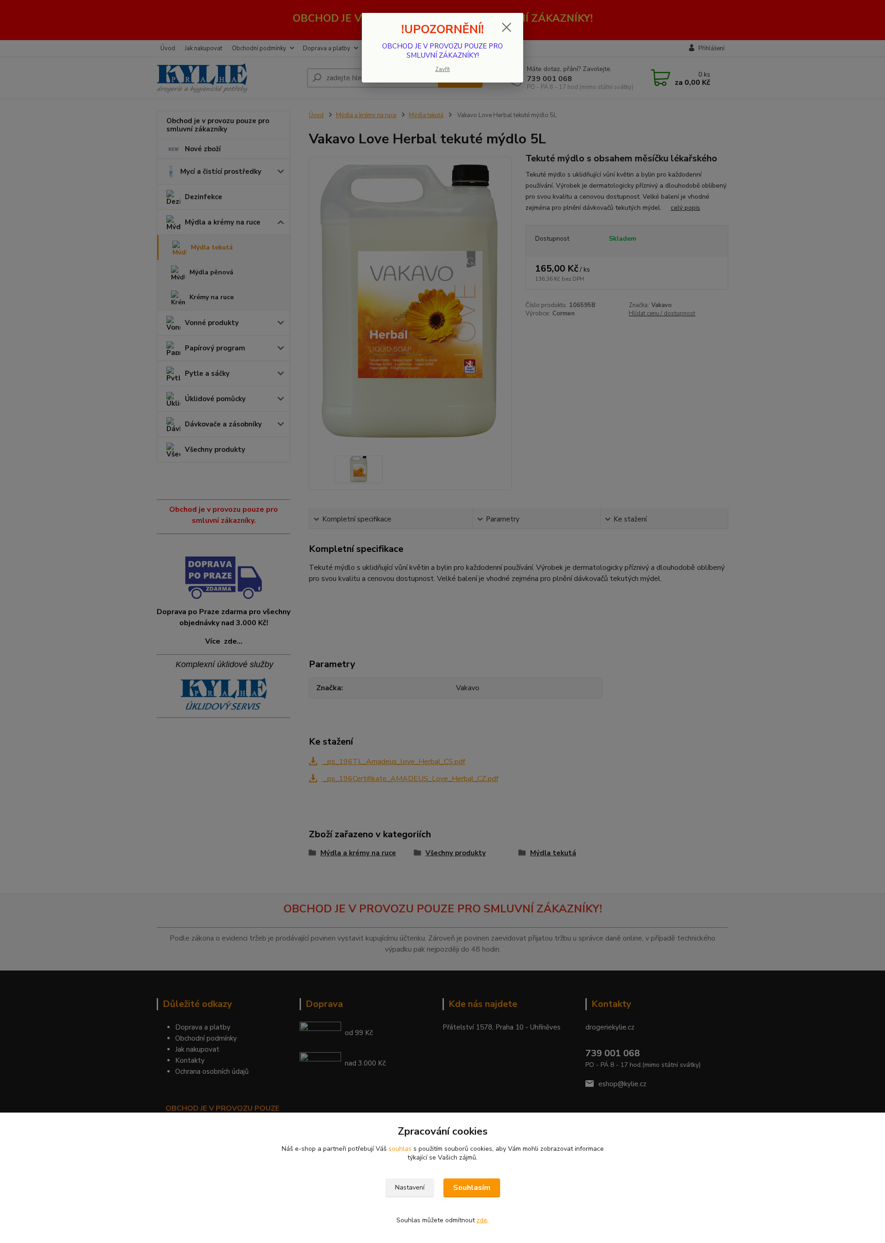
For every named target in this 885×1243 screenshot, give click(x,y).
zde (482, 1220)
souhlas (400, 1148)
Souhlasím (471, 1188)
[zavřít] (506, 27)
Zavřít (442, 69)
